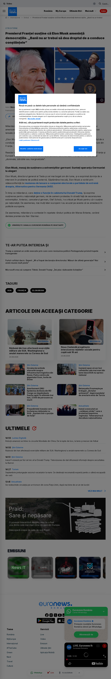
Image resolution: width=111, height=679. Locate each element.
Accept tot (83, 149)
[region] (55, 125)
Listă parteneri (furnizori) (29, 140)
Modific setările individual (31, 149)
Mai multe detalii (34, 119)
